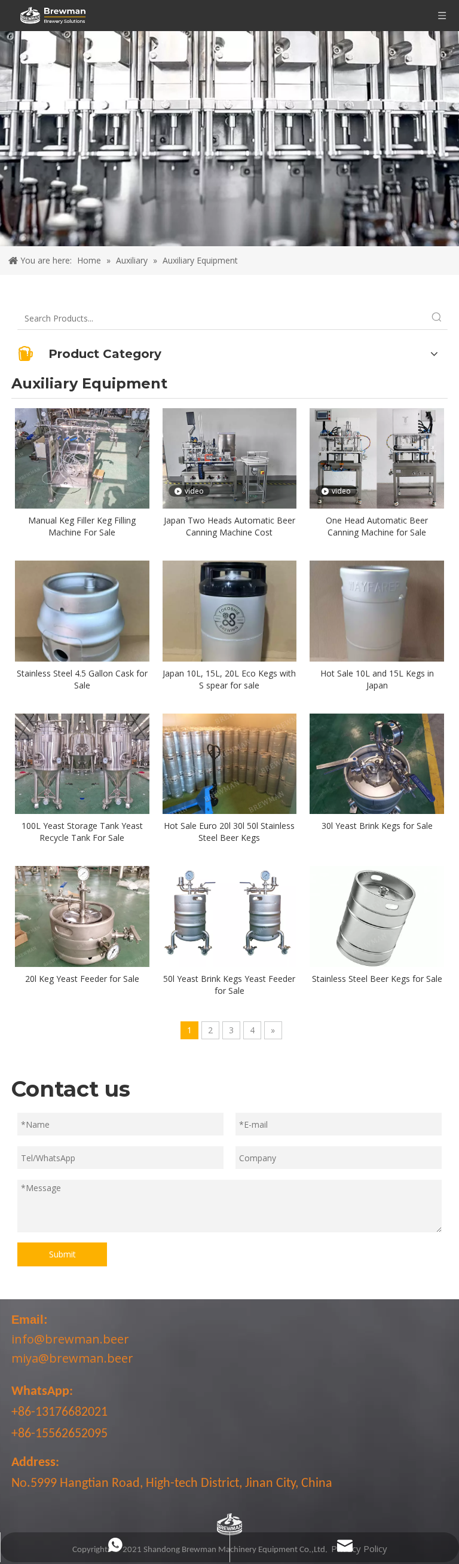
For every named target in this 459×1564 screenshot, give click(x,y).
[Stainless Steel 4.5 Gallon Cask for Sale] (82, 626)
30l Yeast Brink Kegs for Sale (377, 825)
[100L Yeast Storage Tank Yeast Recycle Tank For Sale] (82, 763)
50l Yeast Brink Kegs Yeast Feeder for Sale (229, 984)
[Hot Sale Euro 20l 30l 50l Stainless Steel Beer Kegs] (230, 763)
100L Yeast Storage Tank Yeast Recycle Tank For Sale (82, 831)
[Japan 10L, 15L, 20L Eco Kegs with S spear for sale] (230, 626)
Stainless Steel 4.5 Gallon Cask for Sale (82, 679)
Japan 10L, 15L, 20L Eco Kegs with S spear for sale (229, 679)
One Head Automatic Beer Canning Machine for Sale (377, 526)
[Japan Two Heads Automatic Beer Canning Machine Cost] (230, 457)
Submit (62, 1254)
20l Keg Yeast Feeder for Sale (82, 978)
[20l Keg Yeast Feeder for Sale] (82, 915)
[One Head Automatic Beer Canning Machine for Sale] (377, 457)
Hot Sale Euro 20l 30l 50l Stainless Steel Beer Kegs (229, 831)
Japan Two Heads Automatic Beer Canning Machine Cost (229, 526)
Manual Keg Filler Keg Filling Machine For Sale (82, 526)
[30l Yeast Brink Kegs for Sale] (377, 763)
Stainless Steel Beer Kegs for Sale (377, 978)
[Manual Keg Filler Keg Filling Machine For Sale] (82, 457)
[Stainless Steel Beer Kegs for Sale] (377, 915)
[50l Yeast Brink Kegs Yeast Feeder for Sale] (230, 915)
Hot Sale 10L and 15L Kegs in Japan (377, 679)
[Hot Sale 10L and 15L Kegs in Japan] (377, 626)
